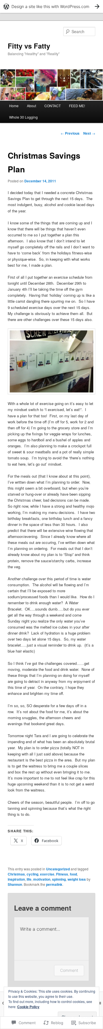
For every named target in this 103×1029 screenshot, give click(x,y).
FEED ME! (77, 105)
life (29, 879)
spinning (59, 879)
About (31, 105)
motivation (41, 879)
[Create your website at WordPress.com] (51, 6)
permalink (54, 884)
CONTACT (52, 105)
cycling (32, 874)
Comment (69, 970)
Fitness (62, 874)
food (73, 874)
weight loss (77, 879)
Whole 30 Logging (23, 117)
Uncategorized (58, 869)
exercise (47, 874)
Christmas (16, 874)
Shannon (15, 884)
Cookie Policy (28, 1006)
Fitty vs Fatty (29, 46)
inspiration (16, 879)
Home (14, 105)
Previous (70, 133)
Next (89, 133)
